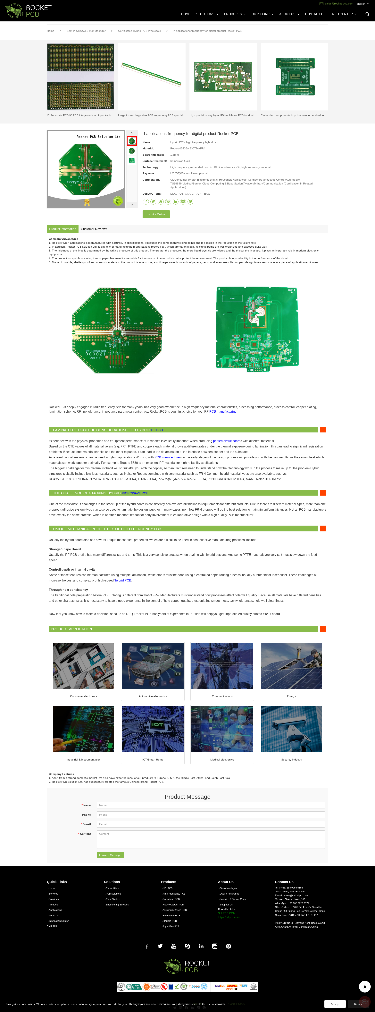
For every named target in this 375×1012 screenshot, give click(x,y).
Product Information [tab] (62, 229)
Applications (55, 910)
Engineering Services (117, 904)
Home (50, 30)
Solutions (54, 899)
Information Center (59, 921)
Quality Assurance (229, 893)
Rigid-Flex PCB (171, 926)
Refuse (358, 1004)
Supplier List (226, 904)
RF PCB (157, 430)
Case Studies (113, 899)
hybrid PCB (123, 580)
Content (84, 833)
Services (53, 893)
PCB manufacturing (223, 411)
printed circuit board (226, 441)
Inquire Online (156, 214)
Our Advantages (228, 888)
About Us (54, 915)
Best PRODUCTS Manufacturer (86, 30)
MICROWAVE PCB (135, 493)
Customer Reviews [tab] (94, 229)
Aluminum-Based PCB (175, 910)
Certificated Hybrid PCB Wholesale (140, 30)
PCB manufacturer (167, 457)
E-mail (86, 824)
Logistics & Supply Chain (233, 899)
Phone (86, 814)
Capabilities (112, 888)
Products (53, 904)
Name (86, 805)
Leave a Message (110, 855)
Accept (335, 1004)
